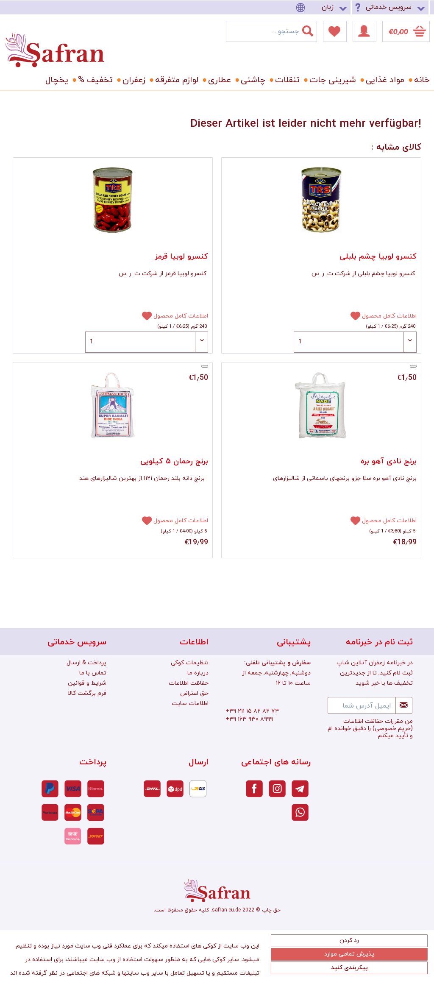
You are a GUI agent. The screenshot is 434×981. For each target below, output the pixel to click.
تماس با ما (92, 673)
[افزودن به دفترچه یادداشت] (143, 315)
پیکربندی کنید (349, 968)
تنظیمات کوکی (190, 663)
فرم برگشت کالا (87, 693)
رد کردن (349, 940)
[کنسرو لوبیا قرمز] (112, 200)
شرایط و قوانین (87, 683)
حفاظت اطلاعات (189, 683)
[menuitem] (323, 7)
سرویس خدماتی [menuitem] (389, 7)
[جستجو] (313, 29)
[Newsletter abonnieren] (403, 705)
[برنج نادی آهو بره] (321, 405)
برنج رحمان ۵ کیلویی (174, 461)
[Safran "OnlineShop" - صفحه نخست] (54, 42)
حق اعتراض (194, 693)
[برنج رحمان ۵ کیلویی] (112, 405)
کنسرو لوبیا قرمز (181, 256)
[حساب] (364, 31)
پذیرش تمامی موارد (349, 954)
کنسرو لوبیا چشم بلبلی (378, 256)
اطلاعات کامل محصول (180, 316)
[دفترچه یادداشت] (335, 31)
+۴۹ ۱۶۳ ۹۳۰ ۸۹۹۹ (249, 719)
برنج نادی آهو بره (389, 461)
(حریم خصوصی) (393, 729)
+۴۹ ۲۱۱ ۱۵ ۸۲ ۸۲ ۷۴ (252, 711)
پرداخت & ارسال (86, 663)
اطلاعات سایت (190, 704)
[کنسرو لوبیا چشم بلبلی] (321, 200)
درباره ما (198, 673)
